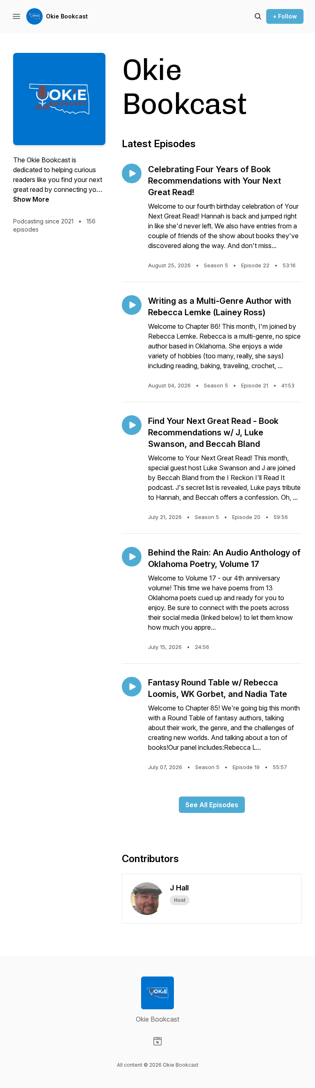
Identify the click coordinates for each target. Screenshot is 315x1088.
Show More (31, 199)
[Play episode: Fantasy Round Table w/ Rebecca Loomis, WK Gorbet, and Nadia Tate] (132, 687)
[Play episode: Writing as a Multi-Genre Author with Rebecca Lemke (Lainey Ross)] (132, 305)
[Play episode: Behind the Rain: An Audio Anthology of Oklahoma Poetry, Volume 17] (132, 557)
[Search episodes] (258, 16)
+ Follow (285, 16)
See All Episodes (211, 805)
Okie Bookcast (67, 16)
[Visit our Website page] (157, 1041)
